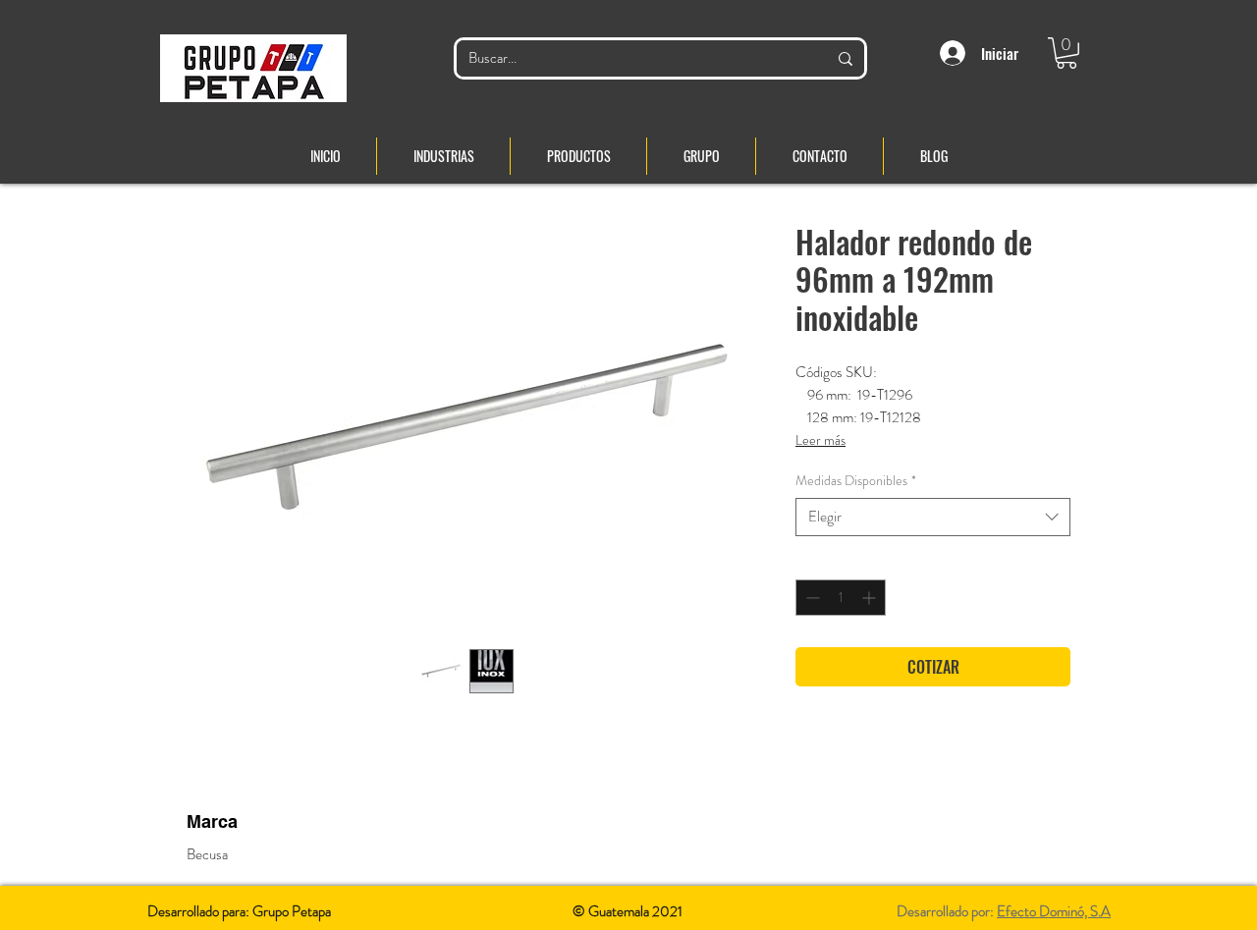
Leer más (820, 440)
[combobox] (932, 517)
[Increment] (870, 597)
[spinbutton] (840, 597)
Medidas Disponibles (855, 480)
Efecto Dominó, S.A (1054, 911)
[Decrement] (810, 597)
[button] (1066, 53)
